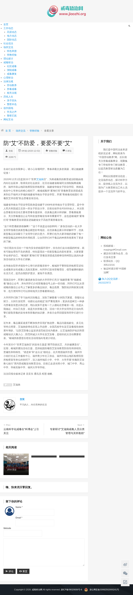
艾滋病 (39, 179)
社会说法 (8, 43)
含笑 (11, 151)
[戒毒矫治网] (66, 11)
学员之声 (12, 111)
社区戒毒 (12, 66)
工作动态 (8, 28)
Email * (19, 518)
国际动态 (12, 39)
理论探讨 (8, 58)
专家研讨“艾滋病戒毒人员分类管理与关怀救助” (67, 429)
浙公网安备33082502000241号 (104, 589)
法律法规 (8, 81)
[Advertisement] (115, 214)
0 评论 (69, 151)
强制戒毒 (12, 70)
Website (7, 528)
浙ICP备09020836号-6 (71, 589)
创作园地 (8, 108)
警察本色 (12, 104)
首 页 (8, 130)
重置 (24, 571)
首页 (5, 24)
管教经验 (12, 54)
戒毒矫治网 (37, 589)
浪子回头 (12, 100)
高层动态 (12, 32)
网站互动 (8, 119)
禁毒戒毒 (12, 89)
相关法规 (12, 92)
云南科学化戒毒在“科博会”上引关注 (21, 429)
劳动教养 (12, 85)
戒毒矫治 (8, 62)
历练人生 (8, 96)
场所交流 (8, 47)
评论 (11, 571)
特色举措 (12, 51)
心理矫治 (8, 77)
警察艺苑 (12, 115)
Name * (19, 507)
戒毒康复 (12, 73)
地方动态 (12, 35)
